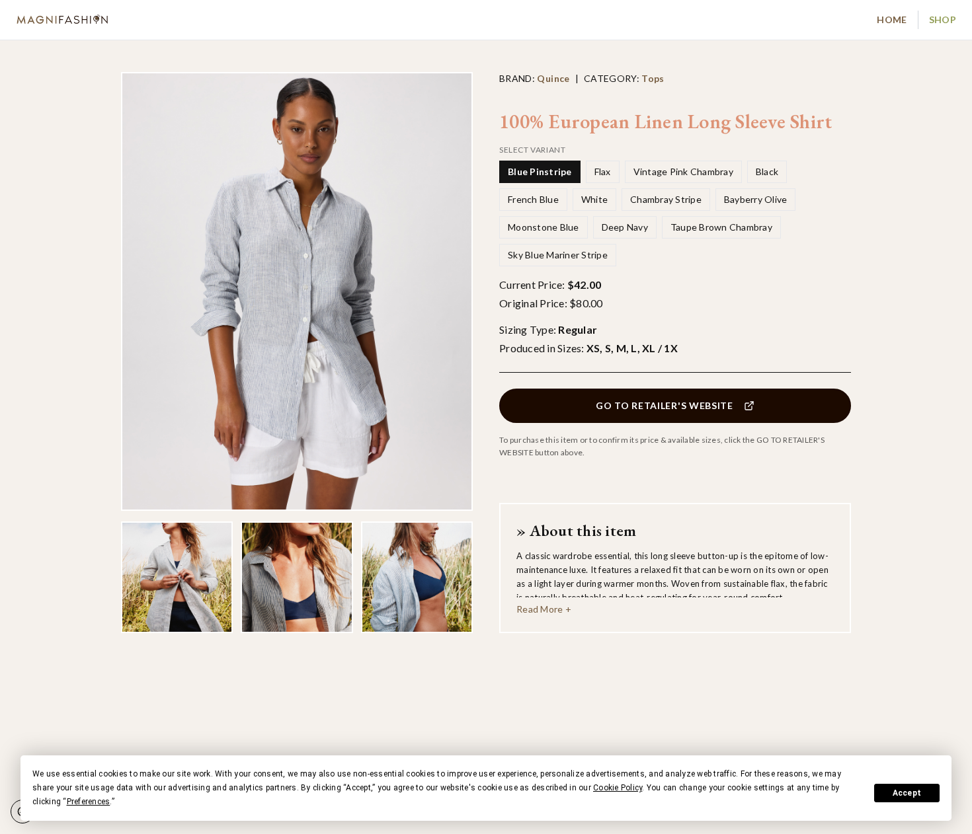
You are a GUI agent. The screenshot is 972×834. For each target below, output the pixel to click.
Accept (907, 793)
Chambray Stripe (666, 199)
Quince (553, 78)
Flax (602, 171)
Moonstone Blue (543, 227)
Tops (652, 78)
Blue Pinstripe (540, 171)
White (594, 199)
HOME (892, 19)
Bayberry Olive (756, 199)
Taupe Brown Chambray (721, 227)
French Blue (533, 199)
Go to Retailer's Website (664, 405)
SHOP (942, 19)
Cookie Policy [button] (617, 787)
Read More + (543, 609)
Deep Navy (625, 227)
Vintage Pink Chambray (683, 171)
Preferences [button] (88, 801)
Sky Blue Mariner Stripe (558, 254)
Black (767, 171)
